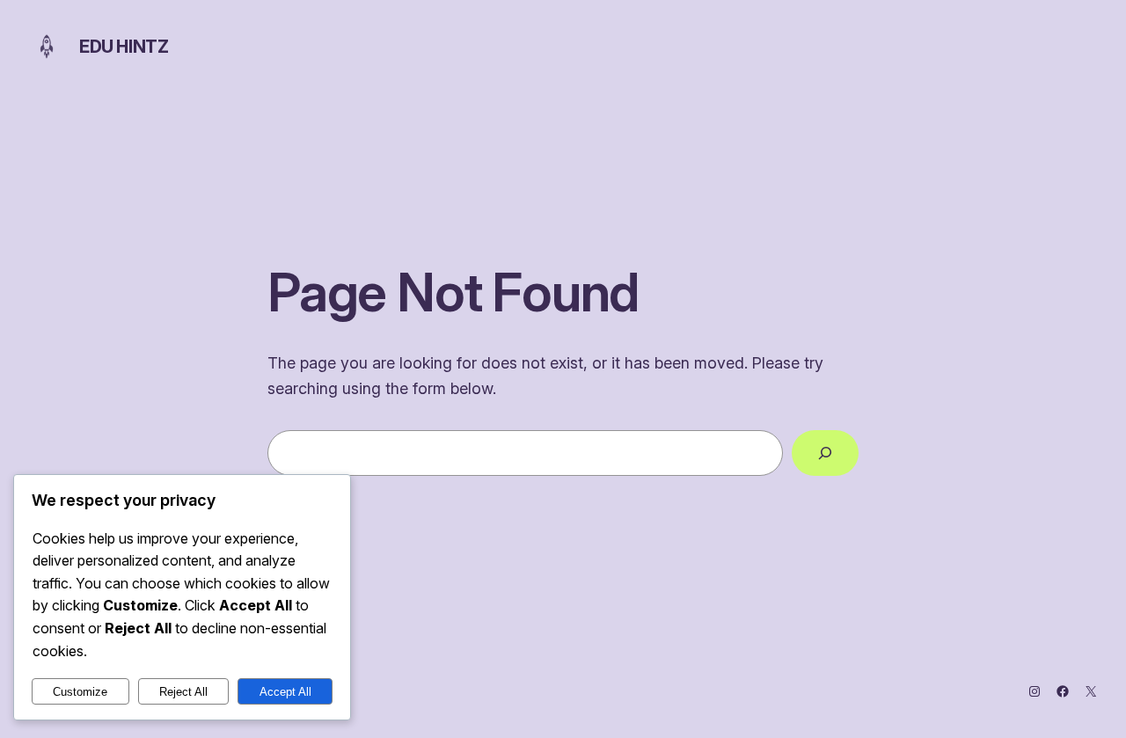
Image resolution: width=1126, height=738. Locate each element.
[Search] (825, 453)
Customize (80, 691)
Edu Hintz (123, 46)
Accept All (285, 691)
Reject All (183, 691)
